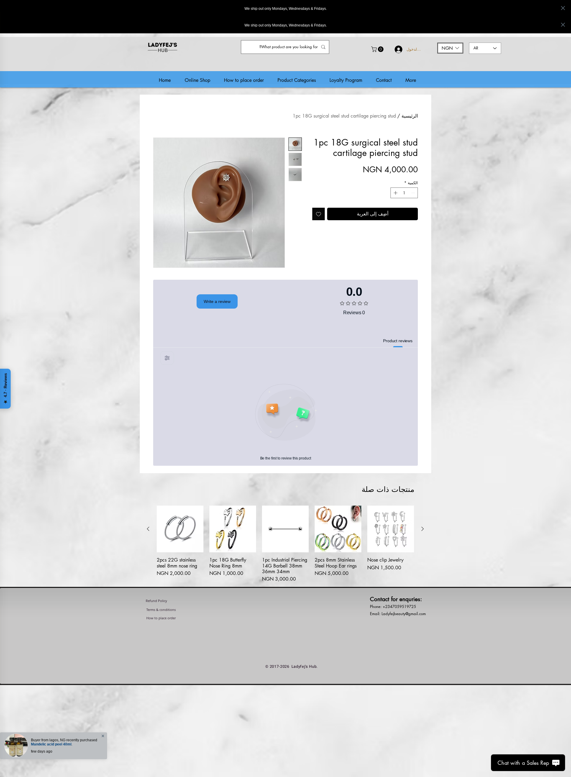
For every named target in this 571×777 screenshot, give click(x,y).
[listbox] (450, 48)
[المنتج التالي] (148, 528)
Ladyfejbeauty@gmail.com (404, 613)
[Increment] (395, 193)
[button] (378, 49)
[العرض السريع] (390, 529)
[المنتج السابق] (422, 528)
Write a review (217, 301)
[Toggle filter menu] (167, 358)
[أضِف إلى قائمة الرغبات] (318, 214)
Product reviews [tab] (397, 340)
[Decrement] (413, 193)
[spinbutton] (404, 193)
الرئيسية (409, 116)
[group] (285, 547)
